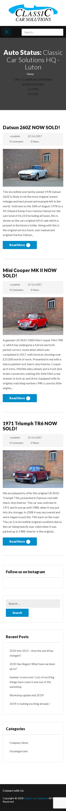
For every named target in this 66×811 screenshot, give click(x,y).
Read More (17, 245)
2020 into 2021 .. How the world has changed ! (32, 653)
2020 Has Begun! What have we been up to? (32, 666)
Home (30, 73)
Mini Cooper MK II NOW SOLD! (30, 272)
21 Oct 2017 (35, 136)
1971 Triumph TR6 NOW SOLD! (30, 426)
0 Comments (16, 141)
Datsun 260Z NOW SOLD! (31, 127)
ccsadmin (15, 136)
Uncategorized (18, 751)
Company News (19, 742)
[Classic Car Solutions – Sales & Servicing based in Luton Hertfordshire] (33, 12)
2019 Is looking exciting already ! (30, 703)
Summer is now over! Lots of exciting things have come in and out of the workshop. (32, 682)
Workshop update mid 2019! (27, 695)
